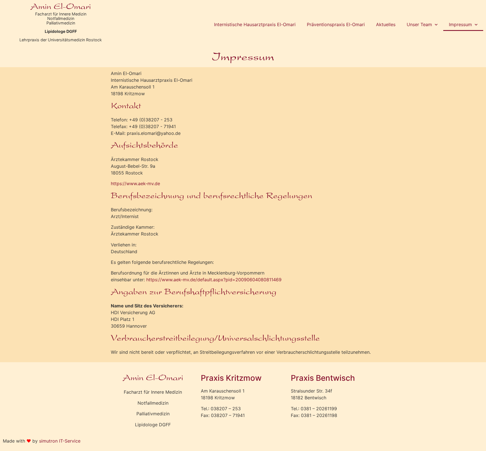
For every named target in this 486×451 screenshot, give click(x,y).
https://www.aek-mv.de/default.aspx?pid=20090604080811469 (214, 279)
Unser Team (419, 24)
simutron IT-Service (59, 441)
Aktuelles (385, 24)
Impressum (460, 24)
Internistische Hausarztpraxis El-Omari (255, 24)
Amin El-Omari (60, 7)
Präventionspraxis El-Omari (336, 24)
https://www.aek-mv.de (135, 183)
